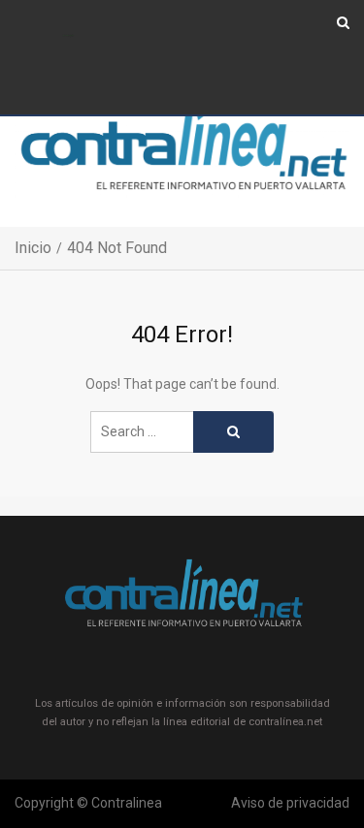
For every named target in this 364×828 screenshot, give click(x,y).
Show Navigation (68, 36)
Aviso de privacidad (290, 803)
